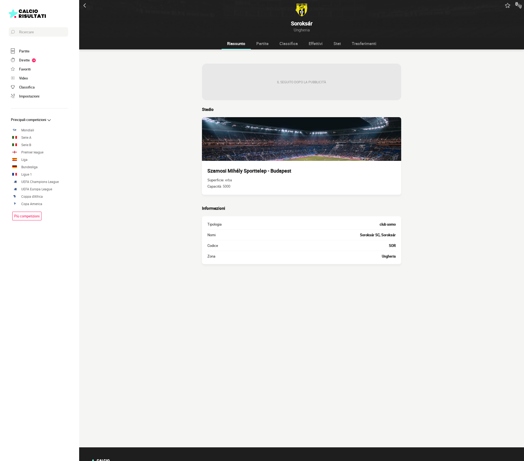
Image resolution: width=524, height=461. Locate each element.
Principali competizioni (29, 119)
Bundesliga (29, 167)
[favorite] (507, 5)
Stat (337, 43)
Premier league (32, 152)
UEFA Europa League (36, 189)
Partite (262, 43)
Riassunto (236, 43)
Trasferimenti (364, 43)
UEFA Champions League (40, 181)
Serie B (26, 145)
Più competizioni (27, 216)
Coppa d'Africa (32, 196)
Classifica (288, 43)
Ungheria (389, 256)
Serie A (26, 137)
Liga (24, 159)
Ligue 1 (26, 174)
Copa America (31, 204)
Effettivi (316, 43)
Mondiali (27, 130)
